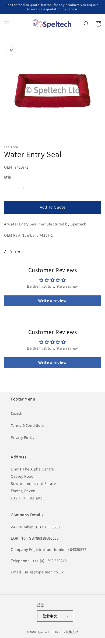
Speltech (43, 632)
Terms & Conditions (28, 425)
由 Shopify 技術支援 (65, 632)
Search (17, 413)
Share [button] (15, 251)
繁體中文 (50, 616)
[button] (7, 24)
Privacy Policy (22, 437)
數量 (7, 177)
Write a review (52, 300)
